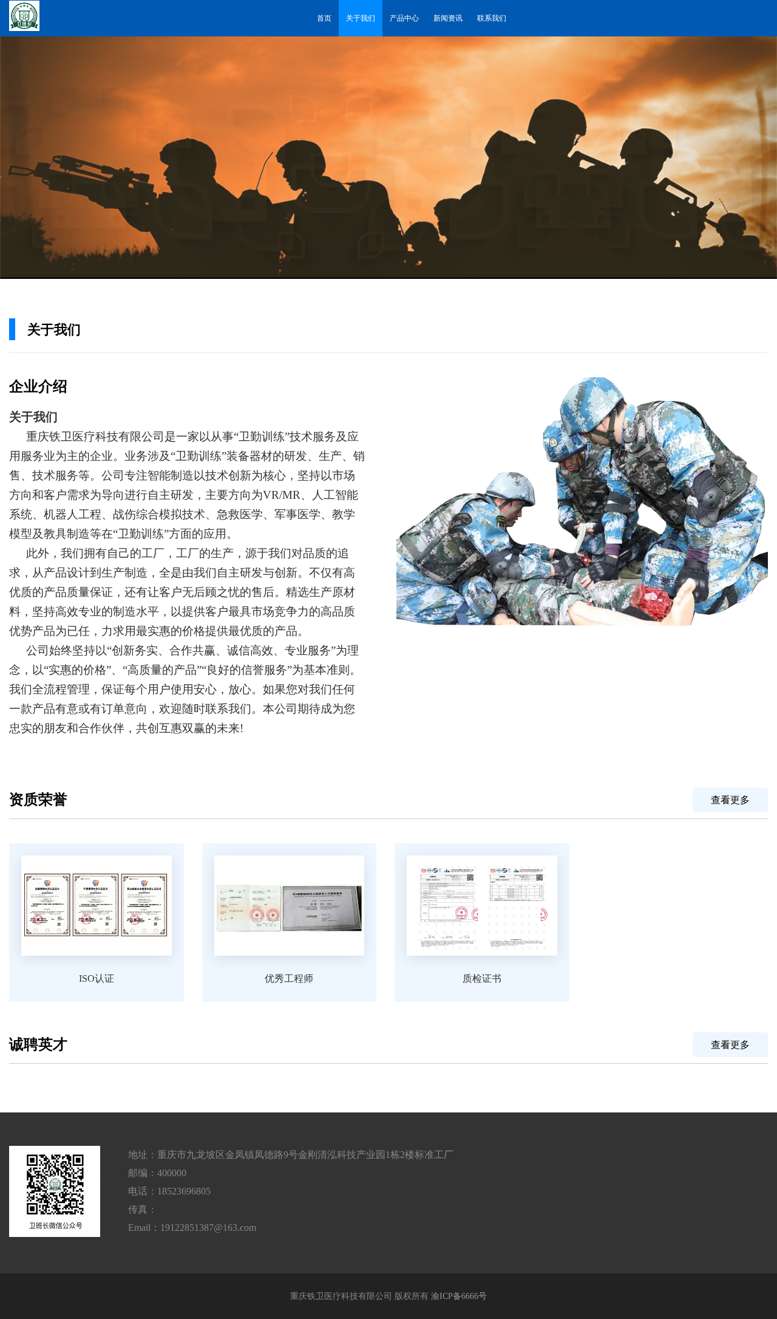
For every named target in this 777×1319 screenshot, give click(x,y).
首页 (324, 18)
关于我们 (360, 18)
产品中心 (404, 18)
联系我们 (491, 18)
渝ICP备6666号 (459, 1296)
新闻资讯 (448, 18)
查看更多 (730, 800)
